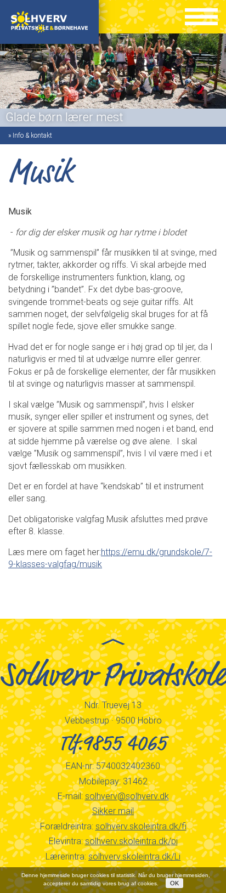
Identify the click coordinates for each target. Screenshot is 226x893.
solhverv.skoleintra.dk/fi (141, 826)
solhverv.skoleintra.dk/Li (134, 856)
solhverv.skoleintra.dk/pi (131, 841)
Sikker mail (113, 811)
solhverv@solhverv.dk (127, 796)
